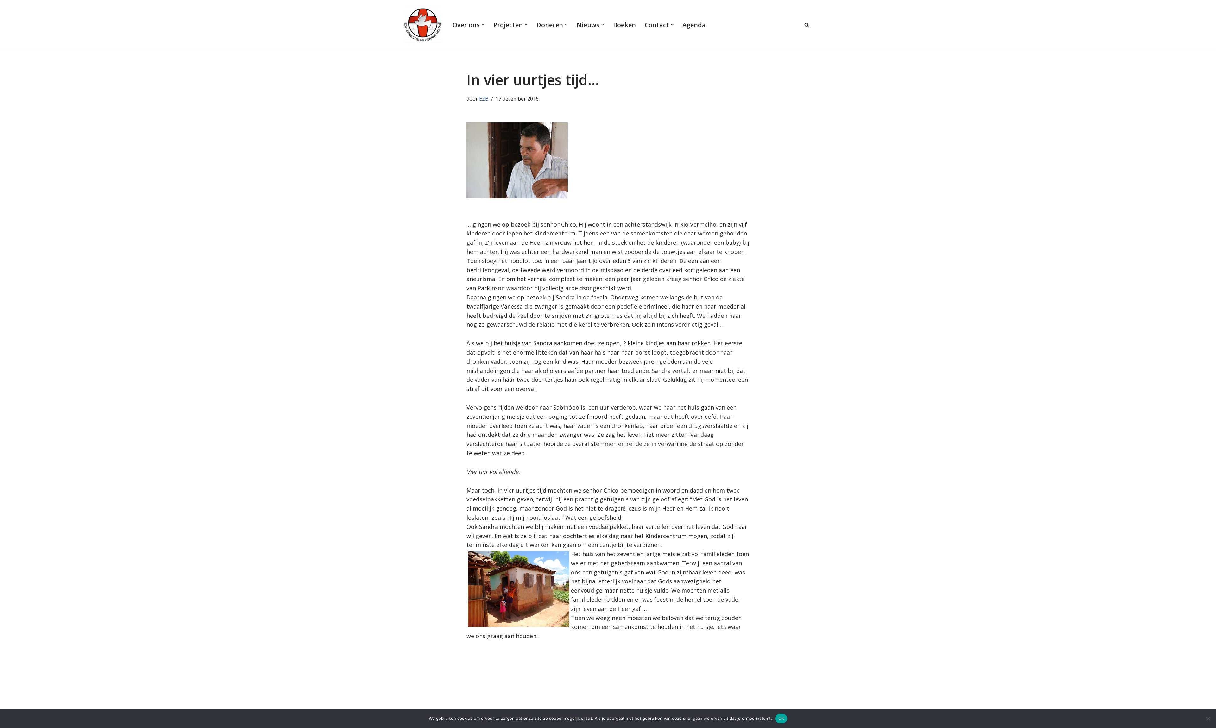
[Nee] (1208, 718)
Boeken (624, 25)
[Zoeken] (806, 24)
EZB (484, 98)
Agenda (694, 25)
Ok (781, 718)
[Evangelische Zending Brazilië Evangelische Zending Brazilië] (423, 25)
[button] (482, 24)
